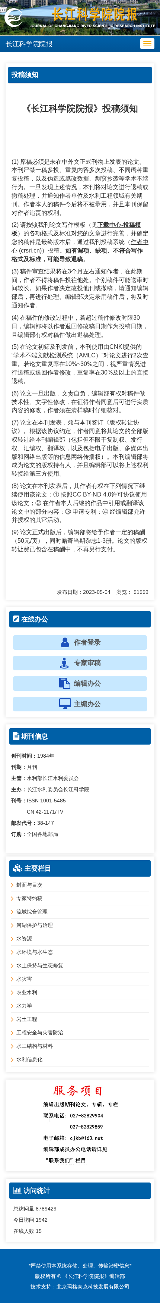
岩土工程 (26, 1019)
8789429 (46, 1209)
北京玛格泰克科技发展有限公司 (93, 1287)
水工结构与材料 (34, 1046)
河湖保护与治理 (34, 925)
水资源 (24, 939)
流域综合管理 (32, 912)
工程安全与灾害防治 (39, 1033)
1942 (42, 1220)
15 (39, 1231)
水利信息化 (29, 1059)
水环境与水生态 (34, 952)
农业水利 (26, 992)
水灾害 (24, 979)
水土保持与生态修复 (39, 965)
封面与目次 (29, 885)
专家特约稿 (29, 898)
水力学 (24, 1006)
